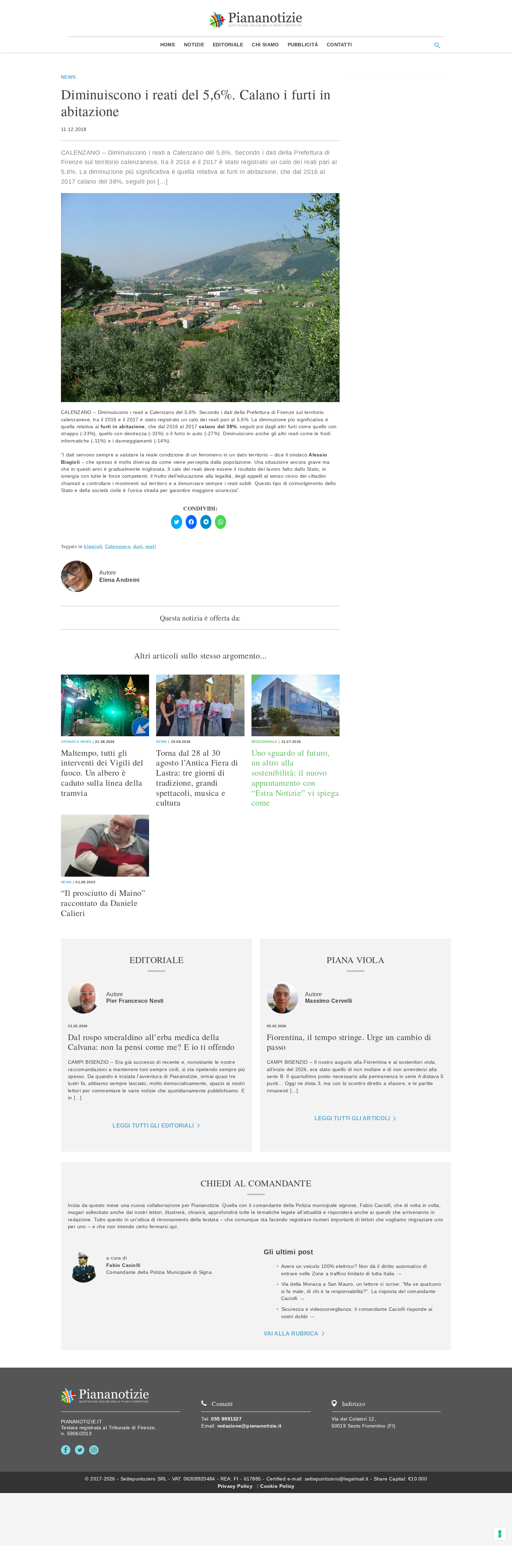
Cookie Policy (277, 1486)
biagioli (93, 546)
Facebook (67, 1450)
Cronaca (70, 742)
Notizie (194, 44)
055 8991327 (226, 1419)
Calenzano (118, 546)
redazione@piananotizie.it (249, 1426)
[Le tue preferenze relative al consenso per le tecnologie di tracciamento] (499, 1533)
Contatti (339, 44)
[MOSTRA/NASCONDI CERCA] (437, 45)
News (68, 77)
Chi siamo (265, 44)
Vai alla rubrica (291, 1334)
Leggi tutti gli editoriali (153, 1126)
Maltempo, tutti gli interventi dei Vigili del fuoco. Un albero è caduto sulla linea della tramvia (102, 772)
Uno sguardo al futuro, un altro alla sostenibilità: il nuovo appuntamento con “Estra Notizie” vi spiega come (295, 777)
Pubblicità (303, 44)
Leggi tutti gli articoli (352, 1118)
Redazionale (264, 742)
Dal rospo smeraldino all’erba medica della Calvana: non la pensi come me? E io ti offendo (151, 1042)
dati (137, 546)
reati (150, 546)
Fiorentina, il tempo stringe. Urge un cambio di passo (349, 1042)
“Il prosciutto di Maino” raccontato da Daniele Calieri (103, 902)
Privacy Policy (235, 1486)
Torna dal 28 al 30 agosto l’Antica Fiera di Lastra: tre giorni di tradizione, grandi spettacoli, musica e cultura (197, 777)
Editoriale (228, 44)
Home (167, 44)
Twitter (81, 1450)
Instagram (95, 1450)
